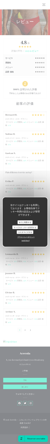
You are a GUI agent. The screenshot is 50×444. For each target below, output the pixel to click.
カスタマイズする (25, 232)
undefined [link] (25, 240)
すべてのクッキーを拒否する (25, 227)
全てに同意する (25, 222)
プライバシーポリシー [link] (26, 237)
